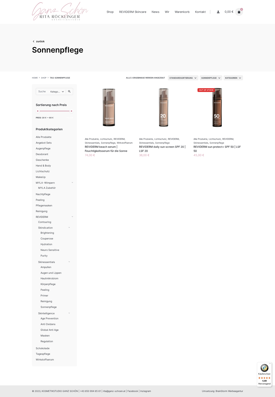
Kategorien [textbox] (231, 78)
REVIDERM (42, 216)
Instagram (145, 391)
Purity (44, 255)
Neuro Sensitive (50, 249)
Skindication (45, 227)
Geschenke (42, 159)
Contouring (44, 222)
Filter (70, 118)
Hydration (46, 244)
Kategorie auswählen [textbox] (56, 91)
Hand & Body (43, 165)
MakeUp (41, 177)
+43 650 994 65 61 (90, 391)
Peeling (40, 199)
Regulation (47, 341)
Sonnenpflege (49, 307)
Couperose (47, 238)
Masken (45, 335)
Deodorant (42, 154)
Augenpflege (43, 148)
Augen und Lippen (51, 272)
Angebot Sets (44, 142)
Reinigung (41, 211)
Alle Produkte (43, 137)
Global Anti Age (50, 329)
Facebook (132, 391)
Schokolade (42, 348)
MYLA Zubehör (47, 187)
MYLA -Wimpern (45, 182)
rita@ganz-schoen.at (114, 391)
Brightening (47, 232)
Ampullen (46, 267)
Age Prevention (49, 318)
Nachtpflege (43, 194)
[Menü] (270, 364)
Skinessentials (46, 262)
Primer (44, 295)
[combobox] (183, 77)
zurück (40, 41)
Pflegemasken (44, 205)
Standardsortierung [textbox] (181, 78)
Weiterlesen (201, 158)
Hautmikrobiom (49, 278)
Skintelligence (46, 313)
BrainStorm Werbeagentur (229, 391)
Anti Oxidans (48, 324)
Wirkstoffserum (45, 359)
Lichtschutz (42, 171)
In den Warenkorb (97, 158)
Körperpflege (48, 284)
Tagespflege (43, 353)
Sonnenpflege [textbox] (209, 78)
